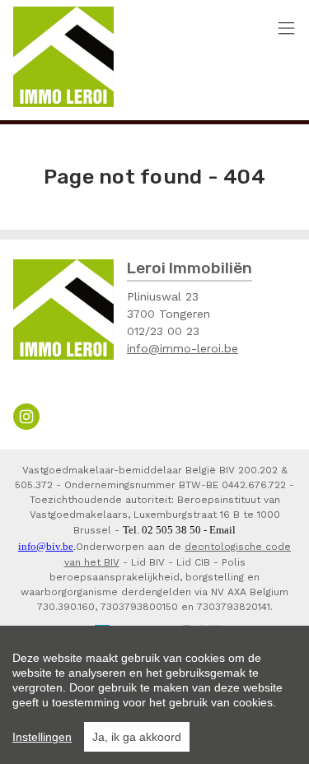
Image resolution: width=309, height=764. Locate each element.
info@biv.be (45, 546)
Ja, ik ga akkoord (136, 736)
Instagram (26, 416)
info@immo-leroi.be (182, 348)
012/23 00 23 (163, 331)
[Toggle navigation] (286, 29)
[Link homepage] (63, 57)
